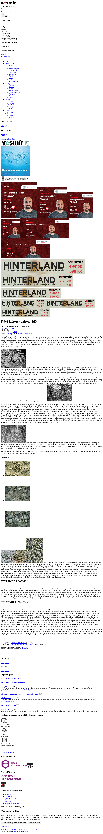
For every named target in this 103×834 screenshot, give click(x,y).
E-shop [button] (7, 110)
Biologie (11, 107)
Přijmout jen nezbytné (20, 822)
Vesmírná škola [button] (9, 105)
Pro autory (12, 94)
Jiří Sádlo (12, 328)
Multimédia (12, 74)
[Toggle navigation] (1, 58)
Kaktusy (9, 334)
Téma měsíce (9, 65)
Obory (11, 78)
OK (3, 14)
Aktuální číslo (9, 63)
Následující (28, 334)
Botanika (25, 648)
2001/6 (15, 332)
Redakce (11, 85)
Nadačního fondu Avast (21, 831)
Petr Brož (4, 686)
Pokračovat (4, 54)
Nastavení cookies (6, 826)
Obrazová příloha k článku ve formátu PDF (24, 644)
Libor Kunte (5, 328)
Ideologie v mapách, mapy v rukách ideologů (19, 694)
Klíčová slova (13, 81)
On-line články (13, 70)
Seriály (11, 79)
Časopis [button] (7, 67)
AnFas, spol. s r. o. (12, 829)
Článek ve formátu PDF (18, 643)
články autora (5, 663)
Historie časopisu (14, 92)
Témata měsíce (13, 72)
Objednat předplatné (7, 752)
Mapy (4, 134)
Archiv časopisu (14, 69)
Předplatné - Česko (11, 798)
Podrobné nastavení (34, 822)
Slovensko (12, 117)
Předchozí (20, 334)
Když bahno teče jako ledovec (13, 682)
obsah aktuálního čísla (9, 139)
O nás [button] (7, 83)
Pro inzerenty (13, 96)
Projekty (11, 101)
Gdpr (10, 98)
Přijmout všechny (7, 822)
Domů (7, 61)
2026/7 (4, 126)
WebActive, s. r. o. (31, 829)
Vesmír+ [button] (7, 99)
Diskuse (11, 103)
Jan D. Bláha (5, 709)
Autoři (11, 88)
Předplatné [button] (8, 114)
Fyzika (11, 108)
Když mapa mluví (8, 705)
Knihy (11, 112)
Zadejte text (4, 6)
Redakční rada (13, 90)
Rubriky (11, 76)
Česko (11, 116)
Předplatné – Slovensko (12, 803)
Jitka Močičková (6, 698)
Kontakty (12, 87)
